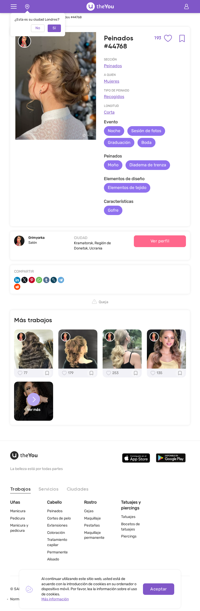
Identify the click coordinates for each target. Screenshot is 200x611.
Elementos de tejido (127, 187)
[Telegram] (61, 280)
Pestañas (92, 525)
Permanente (57, 552)
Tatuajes (128, 517)
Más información (55, 599)
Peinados (113, 65)
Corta (109, 112)
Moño (113, 164)
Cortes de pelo (59, 518)
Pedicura (17, 518)
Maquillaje (92, 518)
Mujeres (111, 81)
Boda (146, 142)
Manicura (18, 511)
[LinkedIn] (17, 280)
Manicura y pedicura (19, 528)
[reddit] (17, 287)
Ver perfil (160, 241)
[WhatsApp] (39, 280)
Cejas (88, 511)
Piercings (128, 536)
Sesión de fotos (146, 130)
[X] (24, 280)
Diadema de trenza (147, 164)
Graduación (119, 142)
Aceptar (158, 588)
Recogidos (114, 96)
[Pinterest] (32, 280)
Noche (114, 130)
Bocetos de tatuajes (130, 526)
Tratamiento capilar (57, 542)
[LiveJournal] (54, 280)
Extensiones (57, 525)
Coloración (56, 532)
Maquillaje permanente (94, 535)
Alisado (53, 559)
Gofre (113, 210)
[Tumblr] (46, 280)
